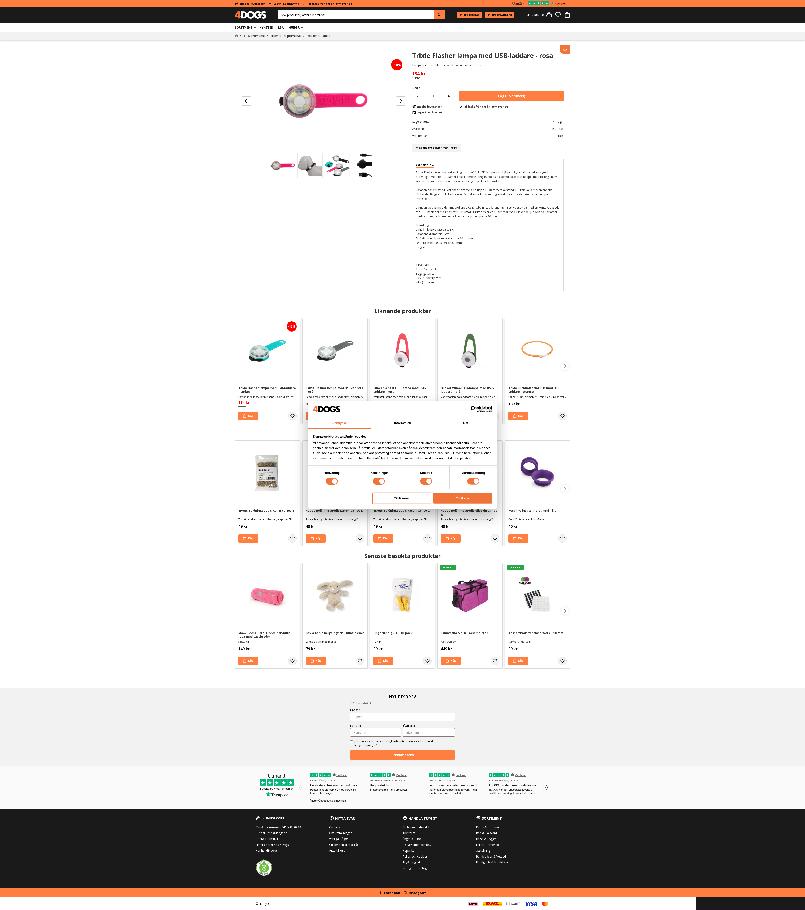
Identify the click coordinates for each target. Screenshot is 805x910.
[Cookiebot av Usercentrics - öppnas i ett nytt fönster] (474, 409)
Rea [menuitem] (281, 27)
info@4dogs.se (277, 833)
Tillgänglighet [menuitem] (411, 862)
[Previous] (246, 101)
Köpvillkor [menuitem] (409, 851)
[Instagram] (405, 893)
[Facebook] (380, 893)
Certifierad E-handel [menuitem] (415, 827)
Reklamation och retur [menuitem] (417, 845)
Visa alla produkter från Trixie (436, 148)
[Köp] (511, 96)
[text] (488, 74)
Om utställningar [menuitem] (340, 833)
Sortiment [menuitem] (244, 27)
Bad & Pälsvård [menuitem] (486, 833)
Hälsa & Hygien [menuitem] (486, 839)
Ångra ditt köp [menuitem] (412, 839)
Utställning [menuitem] (483, 851)
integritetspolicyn (364, 745)
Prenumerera (402, 755)
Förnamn (355, 725)
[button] (558, 15)
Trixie (560, 135)
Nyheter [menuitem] (266, 27)
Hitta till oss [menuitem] (337, 851)
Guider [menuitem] (294, 27)
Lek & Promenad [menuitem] (487, 845)
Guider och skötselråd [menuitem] (344, 845)
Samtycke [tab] (339, 423)
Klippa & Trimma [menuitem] (487, 827)
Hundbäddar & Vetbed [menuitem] (491, 856)
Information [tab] (402, 423)
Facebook (392, 892)
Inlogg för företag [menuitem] (414, 868)
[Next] (400, 101)
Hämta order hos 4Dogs (272, 845)
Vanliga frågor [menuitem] (338, 839)
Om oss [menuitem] (334, 827)
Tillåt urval (401, 498)
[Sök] (439, 15)
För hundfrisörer (267, 851)
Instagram (418, 892)
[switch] (379, 481)
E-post (355, 710)
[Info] (518, 538)
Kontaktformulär (267, 839)
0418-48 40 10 (291, 827)
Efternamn (409, 725)
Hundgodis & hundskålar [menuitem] (492, 862)
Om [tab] (465, 423)
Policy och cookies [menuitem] (415, 856)
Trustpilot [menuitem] (408, 833)
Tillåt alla (462, 498)
